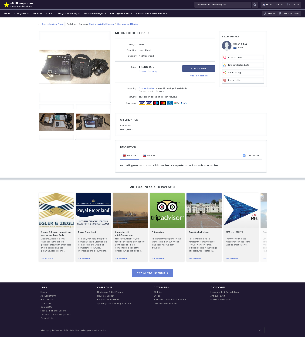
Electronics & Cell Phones (101, 24)
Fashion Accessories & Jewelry (170, 299)
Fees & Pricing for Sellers (53, 310)
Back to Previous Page (52, 24)
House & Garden (105, 295)
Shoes (157, 295)
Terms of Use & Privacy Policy (56, 314)
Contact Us (46, 306)
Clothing (158, 292)
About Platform (48, 295)
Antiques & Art (217, 295)
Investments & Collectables (224, 292)
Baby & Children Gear (108, 299)
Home (44, 292)
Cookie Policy (47, 318)
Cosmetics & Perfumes (165, 303)
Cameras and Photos (127, 24)
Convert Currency (148, 71)
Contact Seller (199, 68)
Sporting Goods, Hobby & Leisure (114, 303)
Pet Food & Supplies (220, 299)
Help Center (47, 299)
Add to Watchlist (199, 75)
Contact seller (146, 88)
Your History (47, 303)
